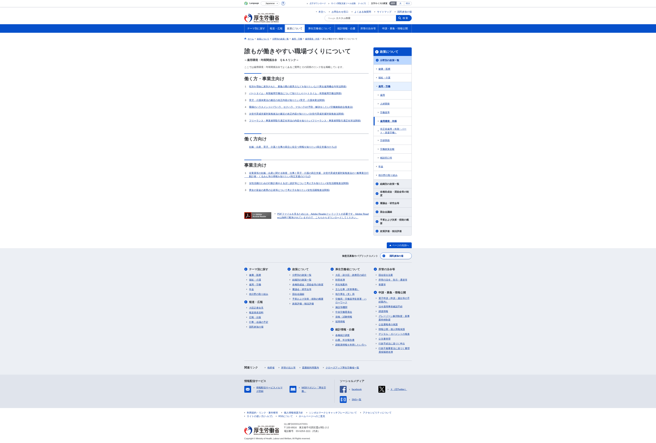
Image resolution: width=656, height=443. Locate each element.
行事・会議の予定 (258, 322)
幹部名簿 (340, 279)
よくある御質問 (362, 12)
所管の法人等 (288, 367)
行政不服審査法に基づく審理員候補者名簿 (394, 350)
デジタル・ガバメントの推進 (394, 334)
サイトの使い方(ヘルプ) (259, 416)
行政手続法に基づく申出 (392, 343)
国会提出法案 (386, 275)
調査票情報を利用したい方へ (350, 344)
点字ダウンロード (318, 3)
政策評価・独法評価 (391, 231)
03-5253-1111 (303, 431)
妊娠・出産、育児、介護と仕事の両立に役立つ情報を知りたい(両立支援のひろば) (293, 147)
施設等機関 (341, 307)
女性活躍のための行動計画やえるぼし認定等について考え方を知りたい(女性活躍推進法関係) (299, 183)
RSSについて (285, 416)
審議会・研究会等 (389, 203)
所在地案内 (341, 284)
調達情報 (383, 311)
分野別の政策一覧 (389, 60)
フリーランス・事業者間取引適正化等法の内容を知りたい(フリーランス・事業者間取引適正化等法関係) (305, 120)
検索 (405, 18)
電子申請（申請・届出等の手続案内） (394, 300)
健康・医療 (384, 69)
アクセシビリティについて (377, 412)
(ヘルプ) (362, 3)
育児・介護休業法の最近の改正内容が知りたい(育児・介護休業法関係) (287, 100)
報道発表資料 (256, 312)
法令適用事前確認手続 (390, 306)
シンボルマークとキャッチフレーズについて (333, 412)
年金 (380, 166)
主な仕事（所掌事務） (347, 289)
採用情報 (340, 321)
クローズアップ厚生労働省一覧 (342, 367)
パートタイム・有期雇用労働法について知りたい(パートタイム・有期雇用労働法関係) (295, 93)
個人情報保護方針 (293, 412)
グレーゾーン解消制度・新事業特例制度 (394, 318)
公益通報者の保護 (388, 324)
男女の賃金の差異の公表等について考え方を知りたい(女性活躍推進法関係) (289, 190)
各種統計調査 (342, 335)
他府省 (271, 367)
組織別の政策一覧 (389, 184)
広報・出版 (255, 317)
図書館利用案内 (310, 367)
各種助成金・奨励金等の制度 (394, 193)
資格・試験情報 (343, 316)
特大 (408, 3)
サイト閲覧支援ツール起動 (343, 3)
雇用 (382, 95)
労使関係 (385, 140)
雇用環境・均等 (388, 121)
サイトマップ (384, 12)
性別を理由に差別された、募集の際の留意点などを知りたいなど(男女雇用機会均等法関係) (297, 86)
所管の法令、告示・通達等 (393, 279)
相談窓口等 (386, 157)
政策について (389, 51)
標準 (393, 3)
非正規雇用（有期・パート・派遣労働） (393, 131)
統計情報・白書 (344, 329)
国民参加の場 (404, 12)
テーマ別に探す (258, 269)
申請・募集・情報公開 (392, 292)
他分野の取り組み (388, 175)
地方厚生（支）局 (344, 294)
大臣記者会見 (256, 307)
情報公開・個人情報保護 (392, 329)
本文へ (322, 12)
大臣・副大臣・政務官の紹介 (350, 275)
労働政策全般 (387, 149)
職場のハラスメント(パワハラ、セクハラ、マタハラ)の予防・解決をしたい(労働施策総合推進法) (301, 107)
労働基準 (385, 112)
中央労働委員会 (343, 312)
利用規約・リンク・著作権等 (262, 412)
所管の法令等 (387, 269)
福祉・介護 (384, 77)
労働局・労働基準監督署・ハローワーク (350, 300)
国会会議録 (386, 211)
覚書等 (382, 284)
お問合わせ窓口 (340, 12)
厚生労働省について (347, 269)
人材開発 (385, 103)
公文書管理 (385, 338)
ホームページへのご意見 (312, 416)
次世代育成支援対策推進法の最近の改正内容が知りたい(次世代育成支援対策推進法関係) (296, 113)
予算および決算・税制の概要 (394, 221)
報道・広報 (256, 302)
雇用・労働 (384, 86)
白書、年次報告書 (344, 340)
